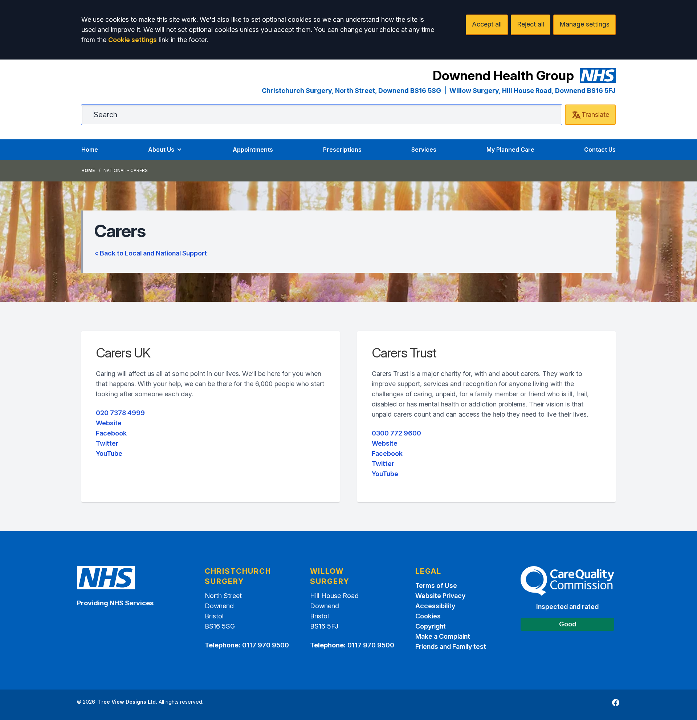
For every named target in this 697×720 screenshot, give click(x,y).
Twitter (107, 443)
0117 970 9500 (265, 645)
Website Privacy (440, 596)
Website (109, 423)
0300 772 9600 (396, 433)
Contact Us (600, 149)
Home (89, 149)
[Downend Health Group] (598, 75)
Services (423, 149)
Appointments (253, 149)
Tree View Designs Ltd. (127, 702)
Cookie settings (132, 40)
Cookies (428, 616)
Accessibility (435, 606)
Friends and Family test (450, 646)
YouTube (109, 453)
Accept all (487, 24)
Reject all (530, 24)
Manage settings (584, 24)
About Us (161, 149)
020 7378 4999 (120, 413)
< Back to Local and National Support (150, 253)
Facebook (111, 433)
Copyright (430, 626)
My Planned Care (510, 149)
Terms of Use (436, 585)
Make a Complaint (442, 636)
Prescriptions (342, 149)
